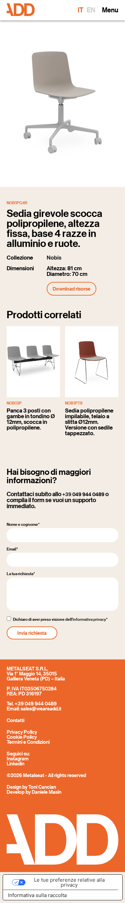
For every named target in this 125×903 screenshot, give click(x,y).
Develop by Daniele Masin (34, 791)
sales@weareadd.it (41, 708)
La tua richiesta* (21, 574)
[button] (110, 10)
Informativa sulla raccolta (37, 895)
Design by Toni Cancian (31, 786)
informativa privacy (89, 619)
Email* (12, 549)
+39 (83, 494)
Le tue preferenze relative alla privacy (69, 882)
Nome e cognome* (23, 524)
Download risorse (71, 288)
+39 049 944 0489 (36, 703)
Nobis (54, 257)
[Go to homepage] (21, 10)
